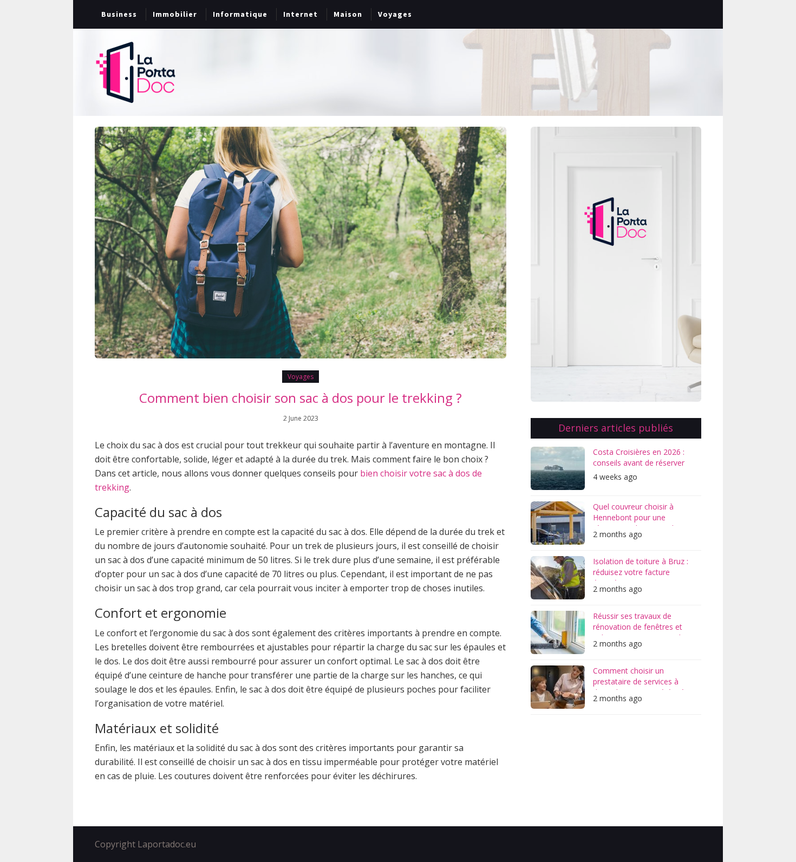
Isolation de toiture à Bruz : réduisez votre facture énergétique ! (640, 568)
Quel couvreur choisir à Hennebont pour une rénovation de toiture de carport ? (635, 513)
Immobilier (175, 14)
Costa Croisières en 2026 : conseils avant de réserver (638, 457)
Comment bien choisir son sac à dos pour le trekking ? (300, 398)
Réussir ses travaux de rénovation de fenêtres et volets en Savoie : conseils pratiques (638, 623)
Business (119, 14)
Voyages (395, 14)
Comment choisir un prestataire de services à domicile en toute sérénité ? (641, 677)
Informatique (240, 14)
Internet (300, 14)
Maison (348, 14)
